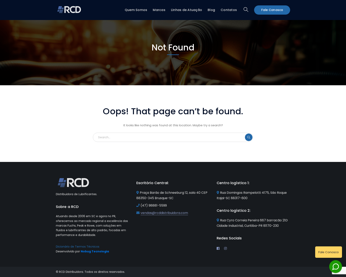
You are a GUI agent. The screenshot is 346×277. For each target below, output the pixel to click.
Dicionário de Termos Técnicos (77, 247)
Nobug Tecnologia (95, 251)
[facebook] (218, 248)
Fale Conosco (272, 10)
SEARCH (248, 137)
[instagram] (225, 248)
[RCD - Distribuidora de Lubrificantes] (69, 9)
